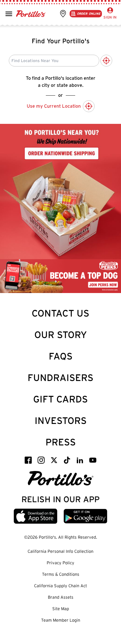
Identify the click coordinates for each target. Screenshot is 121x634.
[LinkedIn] (79, 460)
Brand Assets (60, 597)
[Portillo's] (61, 478)
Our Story (60, 334)
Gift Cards (60, 399)
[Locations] (63, 13)
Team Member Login (60, 620)
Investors (61, 420)
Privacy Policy (60, 562)
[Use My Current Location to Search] (106, 60)
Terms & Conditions (60, 574)
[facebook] (28, 460)
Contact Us (60, 313)
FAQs (61, 356)
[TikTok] (66, 460)
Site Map (60, 608)
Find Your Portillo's (61, 41)
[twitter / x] (54, 460)
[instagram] (41, 460)
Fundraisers (60, 377)
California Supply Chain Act (60, 585)
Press (61, 442)
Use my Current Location (54, 106)
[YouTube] (92, 460)
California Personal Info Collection (60, 551)
